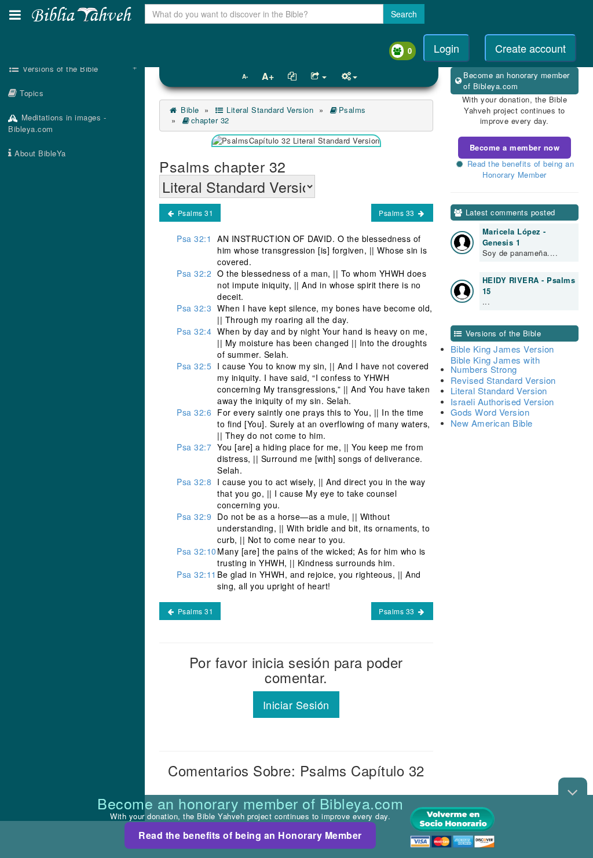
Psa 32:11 (197, 574)
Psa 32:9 (194, 516)
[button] (15, 14)
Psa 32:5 (194, 366)
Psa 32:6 (194, 412)
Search (404, 14)
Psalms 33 (397, 213)
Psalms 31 (194, 213)
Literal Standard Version (268, 109)
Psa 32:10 (197, 551)
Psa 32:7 (194, 447)
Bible (188, 109)
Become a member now (515, 147)
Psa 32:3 (194, 308)
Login (446, 48)
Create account (530, 48)
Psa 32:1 (194, 238)
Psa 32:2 (194, 273)
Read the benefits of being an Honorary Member (250, 835)
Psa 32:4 (194, 331)
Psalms (352, 109)
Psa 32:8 (194, 481)
